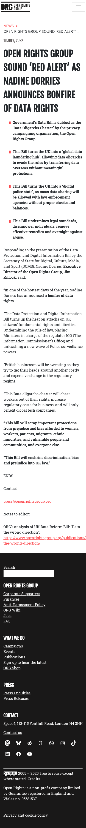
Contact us (12, 732)
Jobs (7, 615)
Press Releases (16, 698)
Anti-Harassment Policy (24, 604)
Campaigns (13, 646)
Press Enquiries (17, 692)
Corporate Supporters (21, 593)
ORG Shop (11, 667)
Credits (34, 778)
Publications (14, 657)
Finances (11, 599)
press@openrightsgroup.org (27, 501)
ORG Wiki (11, 610)
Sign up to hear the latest (25, 662)
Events (9, 651)
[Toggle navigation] (78, 7)
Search (9, 567)
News (8, 25)
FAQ (6, 621)
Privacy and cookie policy (25, 815)
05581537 (29, 798)
